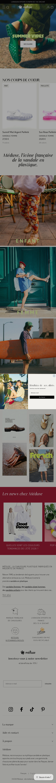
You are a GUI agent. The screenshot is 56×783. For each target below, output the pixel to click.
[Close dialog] (54, 376)
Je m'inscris (42, 397)
